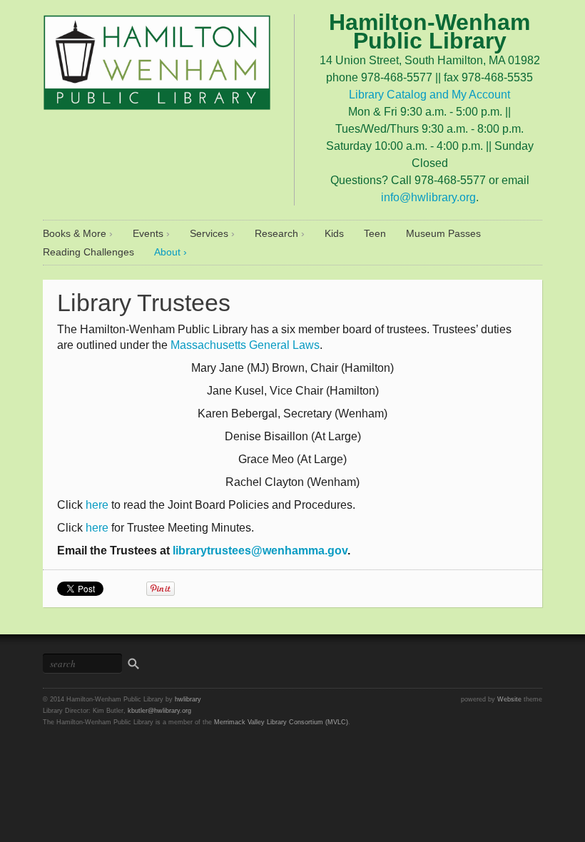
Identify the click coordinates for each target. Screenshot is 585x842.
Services (209, 233)
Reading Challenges (88, 252)
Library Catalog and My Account (429, 94)
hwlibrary (188, 699)
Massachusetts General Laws (245, 345)
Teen (375, 233)
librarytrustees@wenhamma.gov (260, 550)
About (167, 252)
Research (276, 233)
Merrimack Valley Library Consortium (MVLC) (281, 722)
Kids (334, 233)
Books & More (74, 233)
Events (148, 233)
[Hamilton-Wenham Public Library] (157, 59)
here (97, 505)
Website (509, 699)
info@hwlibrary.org (428, 197)
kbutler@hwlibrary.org (159, 710)
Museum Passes (443, 233)
